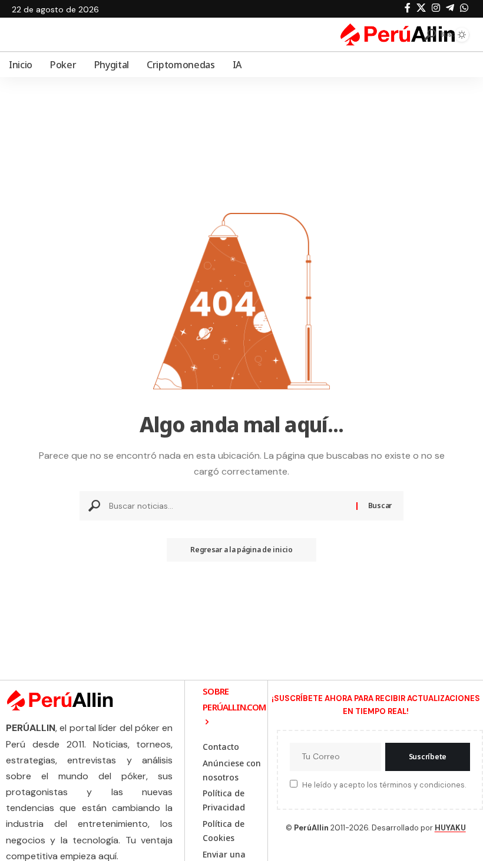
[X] (421, 8)
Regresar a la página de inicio (241, 550)
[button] (434, 34)
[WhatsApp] (464, 8)
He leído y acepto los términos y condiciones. (384, 785)
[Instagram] (436, 8)
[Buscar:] (228, 505)
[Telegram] (450, 8)
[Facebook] (407, 8)
